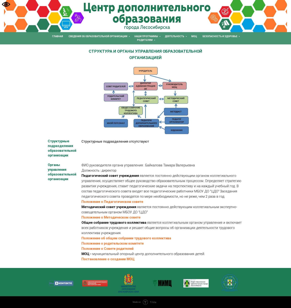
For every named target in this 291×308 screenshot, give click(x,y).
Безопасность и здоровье (220, 36)
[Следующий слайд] (282, 283)
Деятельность (175, 36)
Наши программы (146, 36)
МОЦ (194, 36)
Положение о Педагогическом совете (112, 202)
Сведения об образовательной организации (98, 36)
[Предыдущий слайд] (9, 283)
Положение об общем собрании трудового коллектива (126, 238)
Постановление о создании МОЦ (108, 259)
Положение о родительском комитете (113, 243)
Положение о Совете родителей (108, 249)
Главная (57, 36)
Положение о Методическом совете (111, 217)
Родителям (145, 40)
